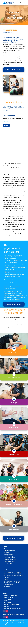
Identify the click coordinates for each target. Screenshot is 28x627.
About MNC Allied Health (11, 595)
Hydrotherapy (8, 563)
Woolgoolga (7, 586)
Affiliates (6, 601)
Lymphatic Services (9, 561)
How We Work (8, 599)
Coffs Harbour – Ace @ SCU (12, 582)
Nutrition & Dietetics (9, 557)
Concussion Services (10, 559)
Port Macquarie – (13, 575)
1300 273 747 (7, 121)
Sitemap (6, 606)
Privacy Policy (7, 623)
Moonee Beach (8, 584)
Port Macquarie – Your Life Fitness (14, 574)
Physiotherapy (8, 549)
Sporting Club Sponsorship (11, 604)
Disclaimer (15, 623)
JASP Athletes (8, 602)
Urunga (6, 579)
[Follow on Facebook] (4, 611)
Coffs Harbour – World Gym (12, 581)
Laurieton (7, 577)
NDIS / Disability (8, 556)
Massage (6, 552)
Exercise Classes (8, 554)
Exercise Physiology (9, 550)
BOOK (6, 125)
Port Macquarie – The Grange (12, 572)
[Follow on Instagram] (7, 611)
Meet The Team (8, 597)
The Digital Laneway (8, 625)
